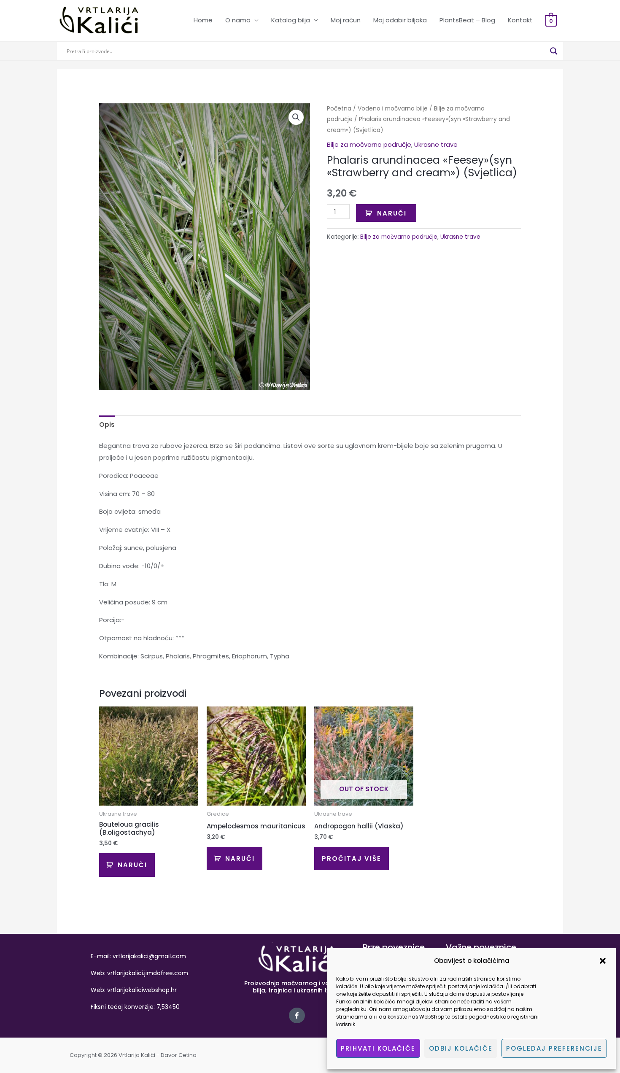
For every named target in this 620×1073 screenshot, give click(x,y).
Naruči (392, 213)
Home (203, 20)
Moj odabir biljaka (400, 20)
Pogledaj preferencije (554, 1048)
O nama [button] (238, 20)
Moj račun (346, 20)
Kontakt (520, 20)
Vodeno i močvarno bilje (393, 109)
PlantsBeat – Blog (467, 20)
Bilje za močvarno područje (369, 144)
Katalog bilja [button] (290, 20)
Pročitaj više (351, 858)
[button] (602, 961)
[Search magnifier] (554, 51)
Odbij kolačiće (461, 1048)
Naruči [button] (132, 864)
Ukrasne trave (436, 144)
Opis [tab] (107, 424)
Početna (339, 109)
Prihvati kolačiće (378, 1048)
